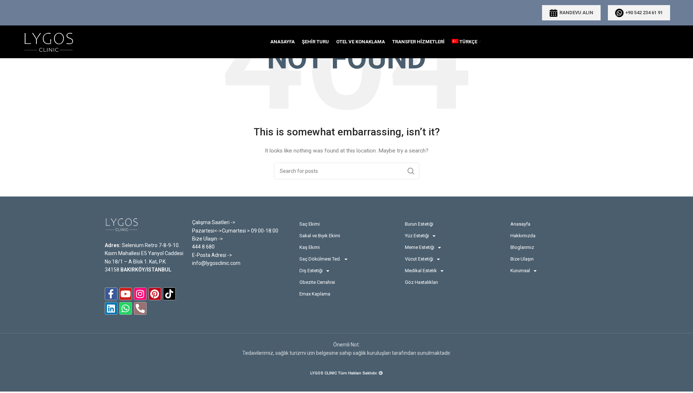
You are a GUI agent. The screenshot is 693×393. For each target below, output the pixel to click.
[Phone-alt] (140, 308)
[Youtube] (125, 293)
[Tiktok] (169, 293)
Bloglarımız (522, 247)
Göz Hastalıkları (421, 282)
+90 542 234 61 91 (644, 12)
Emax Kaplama (314, 294)
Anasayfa (520, 224)
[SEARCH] (411, 171)
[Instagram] (140, 293)
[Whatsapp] (125, 308)
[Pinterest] (154, 293)
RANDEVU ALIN (576, 12)
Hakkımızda (522, 235)
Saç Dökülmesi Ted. (320, 259)
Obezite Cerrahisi (317, 282)
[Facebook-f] (111, 293)
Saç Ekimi (309, 224)
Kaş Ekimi (309, 247)
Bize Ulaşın (522, 259)
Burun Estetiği (419, 224)
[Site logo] (48, 41)
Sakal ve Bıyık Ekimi (319, 235)
